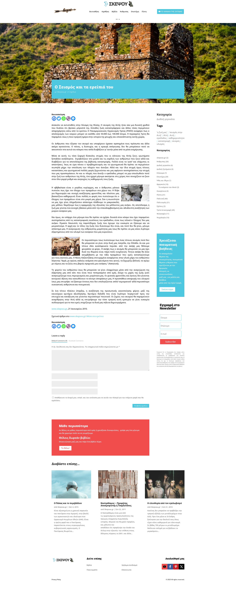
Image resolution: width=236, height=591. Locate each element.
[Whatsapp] (63, 118)
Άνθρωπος (124, 11)
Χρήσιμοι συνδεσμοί (129, 565)
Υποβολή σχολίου (141, 406)
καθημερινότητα (176, 138)
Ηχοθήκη (105, 11)
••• (117, 19)
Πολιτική (160, 198)
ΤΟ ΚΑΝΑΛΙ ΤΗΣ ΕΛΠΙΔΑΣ (171, 11)
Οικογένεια (161, 191)
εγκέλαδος (162, 138)
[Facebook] (54, 118)
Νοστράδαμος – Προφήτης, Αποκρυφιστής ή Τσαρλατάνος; (116, 504)
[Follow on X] (181, 566)
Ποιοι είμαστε (92, 570)
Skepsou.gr (61, 92)
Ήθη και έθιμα (163, 180)
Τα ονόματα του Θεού (168, 187)
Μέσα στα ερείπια (95, 316)
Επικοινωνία (126, 570)
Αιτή (172, 135)
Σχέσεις (160, 206)
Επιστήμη (135, 11)
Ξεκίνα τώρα (167, 289)
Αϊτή (165, 135)
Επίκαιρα (160, 173)
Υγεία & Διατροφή (164, 210)
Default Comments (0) (59, 341)
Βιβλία (114, 11)
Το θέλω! (65, 448)
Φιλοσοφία (161, 214)
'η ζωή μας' (162, 132)
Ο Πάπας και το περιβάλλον (68, 503)
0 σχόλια (72, 92)
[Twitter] (59, 118)
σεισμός (176, 141)
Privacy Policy (56, 579)
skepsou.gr (161, 158)
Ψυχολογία (161, 217)
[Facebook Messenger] (73, 118)
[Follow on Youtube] (164, 566)
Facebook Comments (76, 341)
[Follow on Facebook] (170, 566)
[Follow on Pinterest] (176, 566)
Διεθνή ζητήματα (164, 169)
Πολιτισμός (161, 202)
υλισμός (160, 144)
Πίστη (144, 11)
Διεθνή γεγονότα (166, 119)
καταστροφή (164, 141)
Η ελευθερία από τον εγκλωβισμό (164, 503)
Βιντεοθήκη (94, 11)
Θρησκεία (161, 184)
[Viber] (68, 118)
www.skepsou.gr (59, 308)
